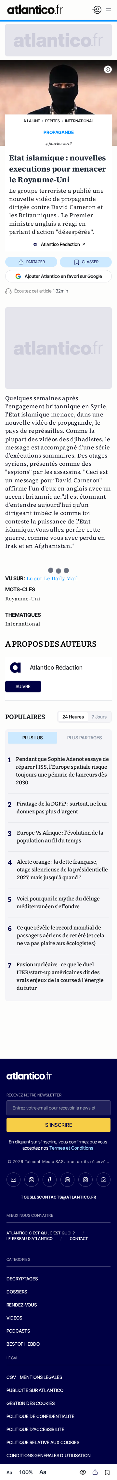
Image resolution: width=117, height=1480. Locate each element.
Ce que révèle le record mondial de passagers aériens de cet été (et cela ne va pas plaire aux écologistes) (60, 935)
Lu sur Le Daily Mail (52, 578)
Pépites (52, 120)
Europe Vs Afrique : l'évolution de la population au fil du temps (60, 837)
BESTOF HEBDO (23, 1344)
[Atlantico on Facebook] (50, 1179)
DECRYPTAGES (22, 1278)
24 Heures (73, 716)
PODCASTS (18, 1331)
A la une (31, 120)
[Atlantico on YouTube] (103, 1179)
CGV (11, 1377)
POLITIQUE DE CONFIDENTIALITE (40, 1416)
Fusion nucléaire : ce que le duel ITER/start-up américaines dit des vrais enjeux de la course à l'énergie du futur (60, 976)
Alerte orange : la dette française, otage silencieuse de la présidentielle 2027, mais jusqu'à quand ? (62, 870)
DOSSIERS (16, 1291)
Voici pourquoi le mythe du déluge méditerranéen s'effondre (58, 903)
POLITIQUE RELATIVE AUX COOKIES (42, 1442)
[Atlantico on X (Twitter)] (31, 1179)
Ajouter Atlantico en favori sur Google (63, 276)
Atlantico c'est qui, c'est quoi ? (40, 1233)
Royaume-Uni (22, 598)
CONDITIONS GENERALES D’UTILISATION (48, 1455)
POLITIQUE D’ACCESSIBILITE (35, 1429)
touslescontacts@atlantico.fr (58, 1197)
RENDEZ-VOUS (21, 1304)
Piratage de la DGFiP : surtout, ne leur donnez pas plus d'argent (62, 808)
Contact (79, 1238)
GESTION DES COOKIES (30, 1403)
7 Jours (99, 716)
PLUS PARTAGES (84, 737)
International (79, 120)
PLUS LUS (32, 737)
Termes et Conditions (71, 1148)
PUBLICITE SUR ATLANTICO (34, 1390)
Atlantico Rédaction (60, 244)
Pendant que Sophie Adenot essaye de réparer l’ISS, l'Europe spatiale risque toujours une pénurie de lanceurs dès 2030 (62, 771)
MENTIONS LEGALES (41, 1377)
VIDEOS (14, 1318)
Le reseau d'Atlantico (29, 1238)
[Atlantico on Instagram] (85, 1179)
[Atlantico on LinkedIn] (67, 1179)
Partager (35, 261)
